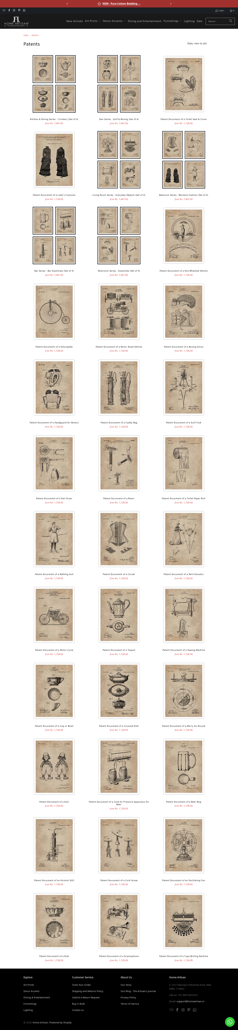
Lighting (28, 1010)
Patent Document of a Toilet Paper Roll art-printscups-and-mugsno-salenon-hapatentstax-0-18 (184, 463)
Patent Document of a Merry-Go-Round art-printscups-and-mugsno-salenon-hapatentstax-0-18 (184, 691)
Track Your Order (81, 984)
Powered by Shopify (60, 1022)
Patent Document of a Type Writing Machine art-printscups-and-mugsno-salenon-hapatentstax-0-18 (184, 921)
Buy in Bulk (78, 1003)
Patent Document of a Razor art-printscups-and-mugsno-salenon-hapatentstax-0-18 (119, 463)
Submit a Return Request (86, 997)
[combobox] (220, 21)
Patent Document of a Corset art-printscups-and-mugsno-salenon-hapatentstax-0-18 (119, 539)
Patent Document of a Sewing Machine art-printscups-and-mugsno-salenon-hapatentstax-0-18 (184, 615)
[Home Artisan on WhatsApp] (24, 11)
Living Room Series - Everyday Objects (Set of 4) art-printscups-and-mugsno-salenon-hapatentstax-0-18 (119, 160)
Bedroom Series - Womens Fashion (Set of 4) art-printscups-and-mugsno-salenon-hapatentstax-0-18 (184, 160)
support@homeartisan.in (190, 1001)
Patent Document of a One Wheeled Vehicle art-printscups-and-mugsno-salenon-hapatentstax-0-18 (184, 235)
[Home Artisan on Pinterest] (19, 11)
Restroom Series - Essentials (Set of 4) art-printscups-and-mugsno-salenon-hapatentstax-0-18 (119, 235)
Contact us (78, 1010)
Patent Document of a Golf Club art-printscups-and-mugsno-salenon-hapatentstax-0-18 (184, 387)
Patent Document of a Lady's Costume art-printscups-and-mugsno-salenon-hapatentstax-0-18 (54, 160)
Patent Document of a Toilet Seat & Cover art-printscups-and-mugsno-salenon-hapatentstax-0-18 (184, 84)
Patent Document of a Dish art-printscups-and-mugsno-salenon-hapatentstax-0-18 (54, 921)
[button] (93, 21)
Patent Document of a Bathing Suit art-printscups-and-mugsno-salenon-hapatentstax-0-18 (54, 539)
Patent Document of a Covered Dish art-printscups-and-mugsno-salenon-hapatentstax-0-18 (119, 691)
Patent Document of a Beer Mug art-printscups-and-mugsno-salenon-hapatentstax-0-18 (184, 766)
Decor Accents (31, 991)
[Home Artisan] (16, 21)
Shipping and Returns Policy (87, 991)
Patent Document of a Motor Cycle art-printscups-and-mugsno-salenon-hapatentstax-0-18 (54, 615)
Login (221, 10)
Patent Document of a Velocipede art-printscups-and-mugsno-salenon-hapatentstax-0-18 (54, 311)
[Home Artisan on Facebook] (8, 11)
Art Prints (28, 984)
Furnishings (30, 1003)
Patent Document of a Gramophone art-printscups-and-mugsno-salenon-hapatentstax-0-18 (119, 921)
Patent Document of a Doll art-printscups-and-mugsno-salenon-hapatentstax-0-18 (54, 766)
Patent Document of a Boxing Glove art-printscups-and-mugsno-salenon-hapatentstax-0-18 (184, 311)
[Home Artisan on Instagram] (14, 11)
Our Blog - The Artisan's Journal (138, 991)
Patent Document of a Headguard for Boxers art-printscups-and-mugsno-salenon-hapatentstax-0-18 (54, 387)
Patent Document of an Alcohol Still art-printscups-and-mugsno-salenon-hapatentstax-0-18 (54, 845)
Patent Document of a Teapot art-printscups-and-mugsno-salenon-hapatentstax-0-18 (119, 615)
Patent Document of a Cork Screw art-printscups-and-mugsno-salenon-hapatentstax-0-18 (119, 845)
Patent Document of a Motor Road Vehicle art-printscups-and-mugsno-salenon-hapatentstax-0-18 (119, 311)
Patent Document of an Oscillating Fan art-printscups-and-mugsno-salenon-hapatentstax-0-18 (184, 845)
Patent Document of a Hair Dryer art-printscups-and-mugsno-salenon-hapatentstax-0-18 (54, 463)
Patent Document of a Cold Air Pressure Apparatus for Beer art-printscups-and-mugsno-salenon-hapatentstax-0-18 (119, 766)
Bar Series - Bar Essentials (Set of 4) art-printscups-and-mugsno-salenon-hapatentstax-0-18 (54, 235)
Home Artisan (40, 1022)
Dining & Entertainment (36, 997)
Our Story (126, 984)
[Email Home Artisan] (3, 11)
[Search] (231, 21)
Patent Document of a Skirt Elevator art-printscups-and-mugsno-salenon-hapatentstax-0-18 (184, 539)
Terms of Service (130, 1003)
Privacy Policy (128, 997)
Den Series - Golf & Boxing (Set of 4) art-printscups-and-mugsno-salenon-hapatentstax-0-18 (119, 84)
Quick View (54, 91)
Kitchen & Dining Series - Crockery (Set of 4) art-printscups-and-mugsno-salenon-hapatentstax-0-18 (54, 84)
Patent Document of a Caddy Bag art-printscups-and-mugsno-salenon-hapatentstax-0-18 (119, 387)
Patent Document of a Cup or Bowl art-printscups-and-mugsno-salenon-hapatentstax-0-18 (54, 691)
